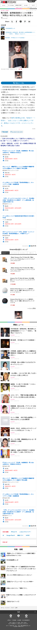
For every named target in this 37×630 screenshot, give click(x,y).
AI (3, 535)
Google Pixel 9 (11, 535)
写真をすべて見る (19, 83)
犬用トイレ (31, 253)
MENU (30, 1)
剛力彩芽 (5, 132)
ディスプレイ (23, 253)
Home (11, 617)
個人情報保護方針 (26, 620)
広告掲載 (14, 620)
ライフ (33, 5)
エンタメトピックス (17, 132)
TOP (18, 612)
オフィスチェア (14, 253)
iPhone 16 (14, 532)
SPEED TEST (18, 5)
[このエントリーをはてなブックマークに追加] (29, 21)
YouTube (26, 617)
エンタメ (26, 5)
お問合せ (9, 620)
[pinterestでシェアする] (25, 21)
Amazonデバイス (5, 253)
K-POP (28, 535)
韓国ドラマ (20, 535)
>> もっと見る (32, 308)
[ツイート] (12, 21)
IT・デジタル (11, 5)
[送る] (20, 21)
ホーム (3, 5)
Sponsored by (25, 246)
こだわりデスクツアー (25, 532)
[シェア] (16, 21)
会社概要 (19, 620)
